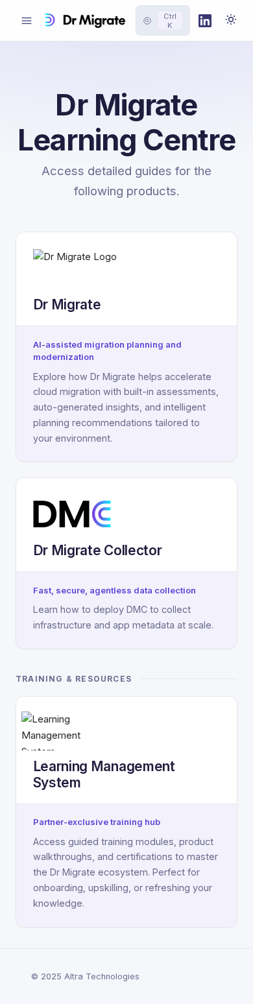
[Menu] (27, 21)
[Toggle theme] (231, 21)
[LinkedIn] (205, 21)
